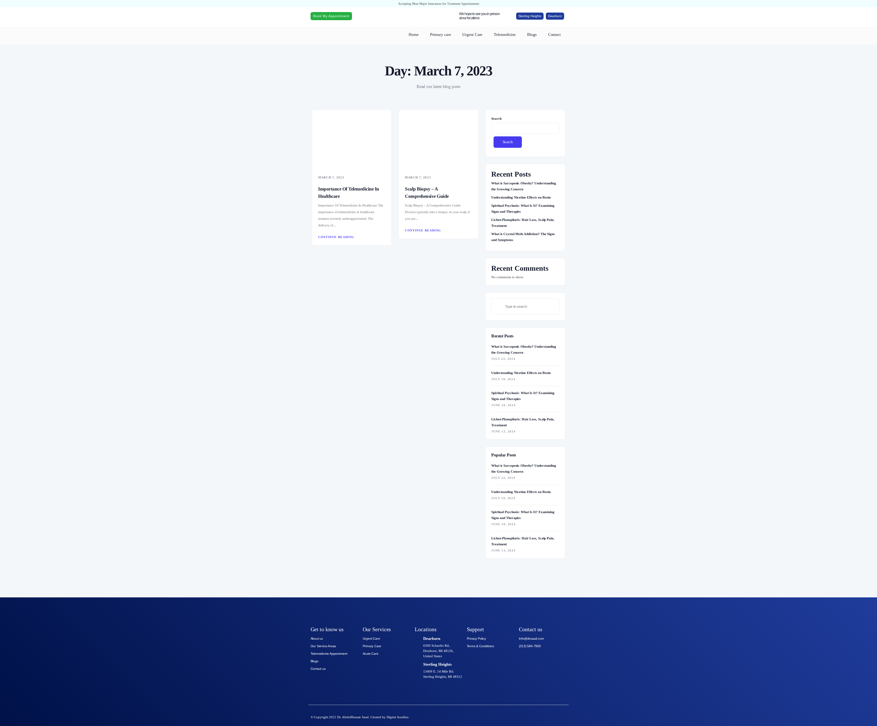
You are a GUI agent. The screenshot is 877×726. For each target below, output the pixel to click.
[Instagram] (552, 716)
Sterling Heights (529, 16)
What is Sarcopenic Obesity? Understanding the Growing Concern (523, 186)
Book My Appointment (331, 16)
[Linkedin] (564, 716)
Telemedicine (505, 34)
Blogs (532, 34)
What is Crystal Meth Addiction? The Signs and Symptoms (523, 237)
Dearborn (555, 16)
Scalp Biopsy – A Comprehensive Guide (427, 192)
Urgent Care (472, 34)
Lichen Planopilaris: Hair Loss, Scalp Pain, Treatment (522, 223)
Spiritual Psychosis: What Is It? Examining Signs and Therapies (523, 208)
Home (414, 34)
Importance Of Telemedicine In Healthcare (348, 192)
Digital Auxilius (398, 717)
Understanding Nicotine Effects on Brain (521, 197)
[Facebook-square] (541, 716)
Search (496, 118)
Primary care (440, 34)
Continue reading (336, 237)
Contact (554, 34)
